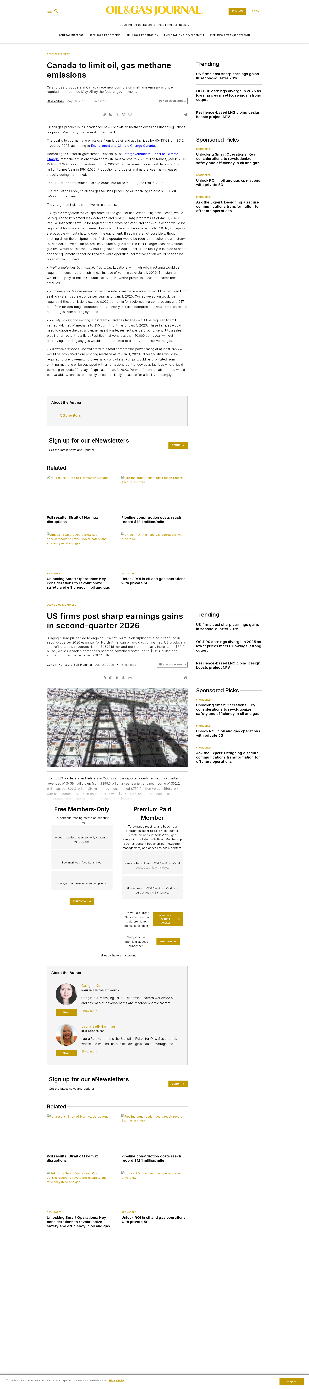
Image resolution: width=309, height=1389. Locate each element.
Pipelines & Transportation (230, 35)
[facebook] (104, 114)
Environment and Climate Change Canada (123, 146)
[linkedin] (110, 114)
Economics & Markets (61, 604)
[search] (56, 11)
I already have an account (117, 955)
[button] (49, 11)
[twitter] (117, 114)
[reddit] (123, 114)
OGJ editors (55, 101)
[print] (186, 114)
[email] (130, 114)
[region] (154, 1381)
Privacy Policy (116, 1380)
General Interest (71, 35)
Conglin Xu (54, 664)
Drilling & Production (142, 35)
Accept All (291, 1381)
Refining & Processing (105, 35)
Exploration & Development (184, 35)
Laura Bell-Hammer (78, 664)
